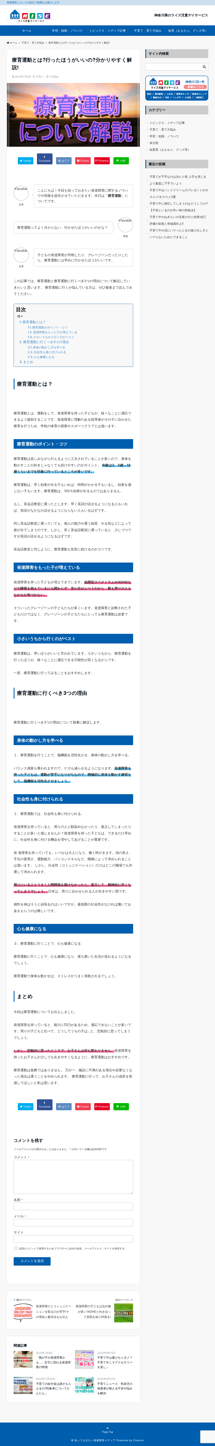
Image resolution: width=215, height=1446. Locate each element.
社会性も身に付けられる (50, 352)
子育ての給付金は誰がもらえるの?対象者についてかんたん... (53, 1388)
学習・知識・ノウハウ (67, 30)
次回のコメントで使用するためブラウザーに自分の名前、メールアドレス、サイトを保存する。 (73, 1248)
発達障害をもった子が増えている (55, 332)
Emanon (138, 1440)
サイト (19, 1232)
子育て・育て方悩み (147, 30)
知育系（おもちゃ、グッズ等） (170, 149)
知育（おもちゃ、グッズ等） (188, 30)
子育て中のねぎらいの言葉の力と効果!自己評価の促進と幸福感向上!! (177, 220)
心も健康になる (44, 357)
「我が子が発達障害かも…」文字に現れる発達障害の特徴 (53, 1362)
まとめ (28, 362)
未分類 (153, 143)
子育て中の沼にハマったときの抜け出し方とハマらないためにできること (178, 233)
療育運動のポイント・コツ (50, 327)
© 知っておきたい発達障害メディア (93, 1440)
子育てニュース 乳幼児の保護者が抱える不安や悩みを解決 (114, 1388)
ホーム (26, 30)
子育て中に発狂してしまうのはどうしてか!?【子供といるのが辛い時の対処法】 (178, 207)
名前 (18, 1200)
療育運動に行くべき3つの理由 (46, 342)
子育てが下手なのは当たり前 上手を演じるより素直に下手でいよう (177, 180)
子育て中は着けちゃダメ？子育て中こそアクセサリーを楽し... (114, 1362)
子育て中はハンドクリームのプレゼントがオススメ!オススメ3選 (178, 193)
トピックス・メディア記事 (107, 30)
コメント (21, 1157)
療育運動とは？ (34, 322)
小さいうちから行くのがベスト (53, 337)
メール (20, 1216)
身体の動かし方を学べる (49, 347)
